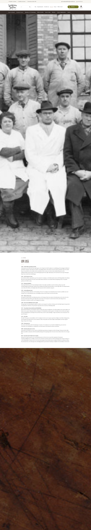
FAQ (35, 6)
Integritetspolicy (40, 6)
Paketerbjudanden (61, 12)
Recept (55, 6)
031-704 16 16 (80, 1)
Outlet (69, 12)
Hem (22, 257)
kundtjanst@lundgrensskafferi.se (69, 1)
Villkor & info (60, 6)
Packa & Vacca (19, 12)
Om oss (51, 6)
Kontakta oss (46, 6)
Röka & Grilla (40, 12)
